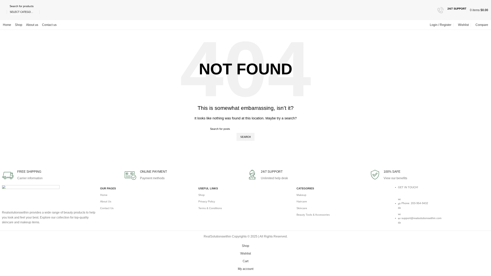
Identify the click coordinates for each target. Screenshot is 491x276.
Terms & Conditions (210, 208)
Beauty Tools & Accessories (313, 214)
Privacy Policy (206, 201)
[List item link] (442, 212)
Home (103, 194)
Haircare (302, 201)
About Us (105, 201)
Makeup (301, 194)
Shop (201, 194)
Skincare (302, 208)
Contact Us (107, 208)
